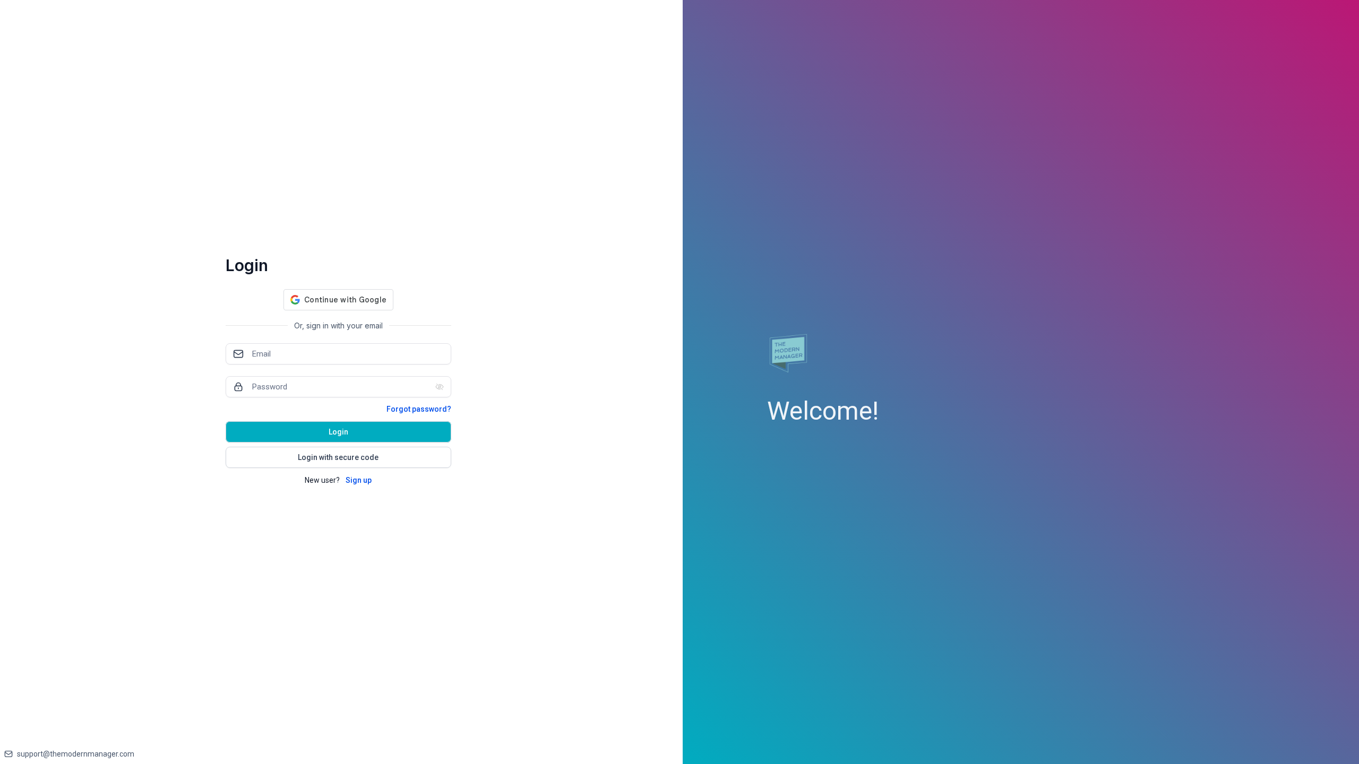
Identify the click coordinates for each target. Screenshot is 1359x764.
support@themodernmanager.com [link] (75, 754)
